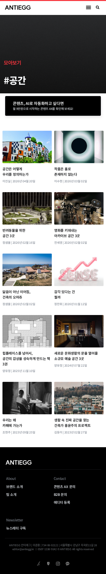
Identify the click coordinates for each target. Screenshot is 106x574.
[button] (89, 7)
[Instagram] (58, 563)
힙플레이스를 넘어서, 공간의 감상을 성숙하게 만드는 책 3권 (26, 358)
